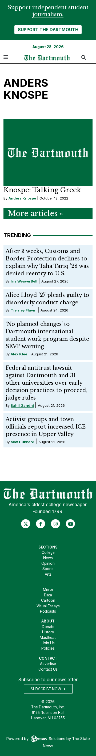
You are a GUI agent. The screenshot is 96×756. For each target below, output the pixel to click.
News (48, 558)
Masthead (48, 637)
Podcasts (48, 611)
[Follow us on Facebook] (40, 523)
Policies (48, 648)
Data (48, 595)
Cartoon (48, 600)
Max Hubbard (22, 442)
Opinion (48, 563)
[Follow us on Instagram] (55, 523)
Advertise (48, 664)
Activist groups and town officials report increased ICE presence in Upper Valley (46, 426)
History (48, 632)
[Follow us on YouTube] (70, 523)
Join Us (48, 643)
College (48, 552)
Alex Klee (19, 354)
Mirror (48, 589)
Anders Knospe (22, 198)
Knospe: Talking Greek (42, 190)
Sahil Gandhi (22, 405)
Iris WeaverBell (24, 281)
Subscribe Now (46, 689)
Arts (48, 574)
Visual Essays (48, 606)
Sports (48, 569)
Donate (48, 627)
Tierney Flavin (24, 310)
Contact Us (48, 669)
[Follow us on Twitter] (25, 523)
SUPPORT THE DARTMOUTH (48, 29)
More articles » (35, 213)
